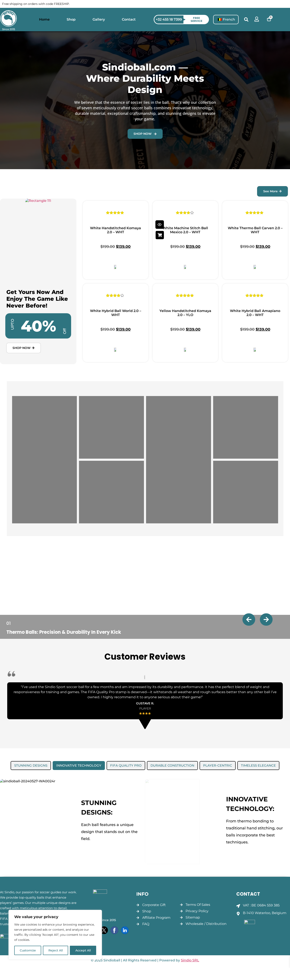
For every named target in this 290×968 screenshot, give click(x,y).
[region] (55, 935)
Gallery (99, 19)
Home (44, 19)
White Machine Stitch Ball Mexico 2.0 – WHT (185, 230)
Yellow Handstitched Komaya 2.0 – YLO (185, 313)
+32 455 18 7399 (169, 19)
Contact (129, 19)
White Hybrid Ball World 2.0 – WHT (115, 313)
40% (38, 325)
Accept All (83, 950)
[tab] (31, 765)
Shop (71, 19)
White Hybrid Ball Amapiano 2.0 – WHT (255, 313)
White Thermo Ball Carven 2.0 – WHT (255, 230)
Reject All (55, 950)
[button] (246, 19)
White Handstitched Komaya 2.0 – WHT (115, 230)
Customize (28, 950)
